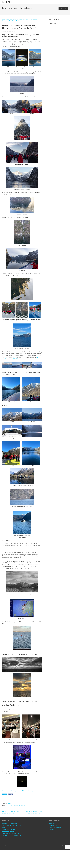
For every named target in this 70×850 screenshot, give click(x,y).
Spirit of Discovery (21, 805)
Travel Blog (9, 803)
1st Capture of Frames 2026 (9, 823)
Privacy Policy (53, 825)
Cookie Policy (52, 823)
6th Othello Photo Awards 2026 (10, 833)
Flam (9, 805)
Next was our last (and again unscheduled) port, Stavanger (18, 791)
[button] (8, 58)
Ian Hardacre (8, 2)
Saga (15, 805)
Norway (12, 805)
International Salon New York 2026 (11, 835)
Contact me (63, 8)
